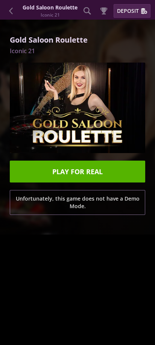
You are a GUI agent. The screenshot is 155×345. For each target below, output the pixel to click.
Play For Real (77, 171)
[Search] (87, 11)
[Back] (11, 11)
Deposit (128, 10)
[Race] (104, 11)
